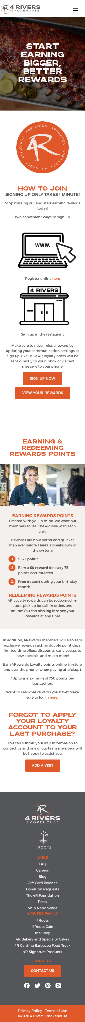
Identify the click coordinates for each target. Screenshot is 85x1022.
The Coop (42, 933)
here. (54, 697)
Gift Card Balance (43, 883)
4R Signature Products (42, 952)
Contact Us (42, 971)
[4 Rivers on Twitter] (37, 985)
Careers (42, 870)
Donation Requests (42, 889)
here (56, 278)
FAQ (42, 864)
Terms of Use (56, 1011)
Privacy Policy (30, 1011)
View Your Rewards (42, 393)
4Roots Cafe (42, 926)
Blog (42, 876)
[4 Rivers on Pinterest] (47, 985)
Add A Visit (42, 765)
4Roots (42, 920)
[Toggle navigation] (75, 8)
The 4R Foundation (42, 895)
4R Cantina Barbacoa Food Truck (42, 945)
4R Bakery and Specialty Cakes (42, 939)
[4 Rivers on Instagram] (58, 985)
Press (42, 902)
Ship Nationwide (42, 908)
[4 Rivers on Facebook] (26, 985)
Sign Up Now (42, 379)
